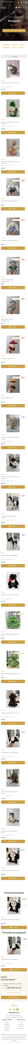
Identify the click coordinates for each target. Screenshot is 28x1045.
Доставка (21, 47)
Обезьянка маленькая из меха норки (10, 713)
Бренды (22, 44)
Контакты (21, 1028)
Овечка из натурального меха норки (10, 82)
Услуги (21, 1022)
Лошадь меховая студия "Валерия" (9, 555)
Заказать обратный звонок (14, 992)
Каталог (11, 17)
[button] (26, 906)
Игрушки (3, 80)
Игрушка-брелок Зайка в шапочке (9, 201)
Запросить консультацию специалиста (14, 30)
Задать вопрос (15, 997)
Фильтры (15, 56)
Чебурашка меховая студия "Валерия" (10, 870)
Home (5, 17)
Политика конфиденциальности (14, 1042)
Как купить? (6, 47)
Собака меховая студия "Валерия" (9, 752)
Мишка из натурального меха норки (10, 594)
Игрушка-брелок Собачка (7, 358)
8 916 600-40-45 (18, 2)
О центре (21, 1026)
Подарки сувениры (19, 17)
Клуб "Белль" (6, 44)
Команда (21, 1024)
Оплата (14, 47)
